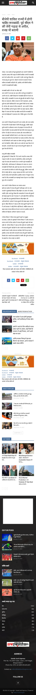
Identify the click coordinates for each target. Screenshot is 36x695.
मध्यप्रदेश (4, 321)
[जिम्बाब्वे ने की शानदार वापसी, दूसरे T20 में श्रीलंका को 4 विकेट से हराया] (7, 557)
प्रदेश (8, 15)
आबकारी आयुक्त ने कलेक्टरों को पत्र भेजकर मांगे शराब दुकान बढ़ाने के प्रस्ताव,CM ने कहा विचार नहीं (10, 299)
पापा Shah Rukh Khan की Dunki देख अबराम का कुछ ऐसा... (9, 458)
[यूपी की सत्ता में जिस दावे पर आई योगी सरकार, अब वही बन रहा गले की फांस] (7, 592)
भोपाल (13, 15)
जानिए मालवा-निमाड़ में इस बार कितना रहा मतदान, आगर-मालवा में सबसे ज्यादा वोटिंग (23, 341)
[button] (33, 2)
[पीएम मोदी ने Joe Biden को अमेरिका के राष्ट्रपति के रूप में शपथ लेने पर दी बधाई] (9, 470)
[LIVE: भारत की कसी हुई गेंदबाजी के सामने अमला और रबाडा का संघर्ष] (7, 582)
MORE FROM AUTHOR (25, 311)
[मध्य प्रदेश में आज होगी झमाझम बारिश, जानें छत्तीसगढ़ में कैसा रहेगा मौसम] (7, 319)
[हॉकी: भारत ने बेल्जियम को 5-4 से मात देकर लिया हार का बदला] (7, 572)
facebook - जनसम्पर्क (18, 258)
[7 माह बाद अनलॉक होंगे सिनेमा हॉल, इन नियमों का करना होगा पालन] (7, 406)
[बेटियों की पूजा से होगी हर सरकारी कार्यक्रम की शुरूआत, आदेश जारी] (7, 415)
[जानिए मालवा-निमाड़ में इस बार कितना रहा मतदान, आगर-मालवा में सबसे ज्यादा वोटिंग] (7, 340)
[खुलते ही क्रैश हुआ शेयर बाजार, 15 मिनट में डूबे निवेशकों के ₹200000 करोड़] (7, 537)
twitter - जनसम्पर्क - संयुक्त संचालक (18, 266)
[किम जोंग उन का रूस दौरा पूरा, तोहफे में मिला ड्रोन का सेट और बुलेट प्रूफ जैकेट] (7, 425)
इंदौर (3, 343)
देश (19, 453)
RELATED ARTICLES (9, 311)
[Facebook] (18, 683)
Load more (17, 433)
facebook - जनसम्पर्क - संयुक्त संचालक (18, 261)
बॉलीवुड (4, 453)
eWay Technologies (19, 692)
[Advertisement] (18, 9)
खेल (3, 624)
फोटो (3, 630)
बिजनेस (20, 475)
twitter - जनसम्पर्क (18, 264)
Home (4, 15)
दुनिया (3, 612)
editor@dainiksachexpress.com (22, 669)
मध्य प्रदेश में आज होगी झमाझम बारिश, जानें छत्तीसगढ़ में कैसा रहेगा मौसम (23, 319)
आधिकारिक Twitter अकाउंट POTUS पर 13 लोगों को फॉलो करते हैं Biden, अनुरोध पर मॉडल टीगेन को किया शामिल (26, 300)
